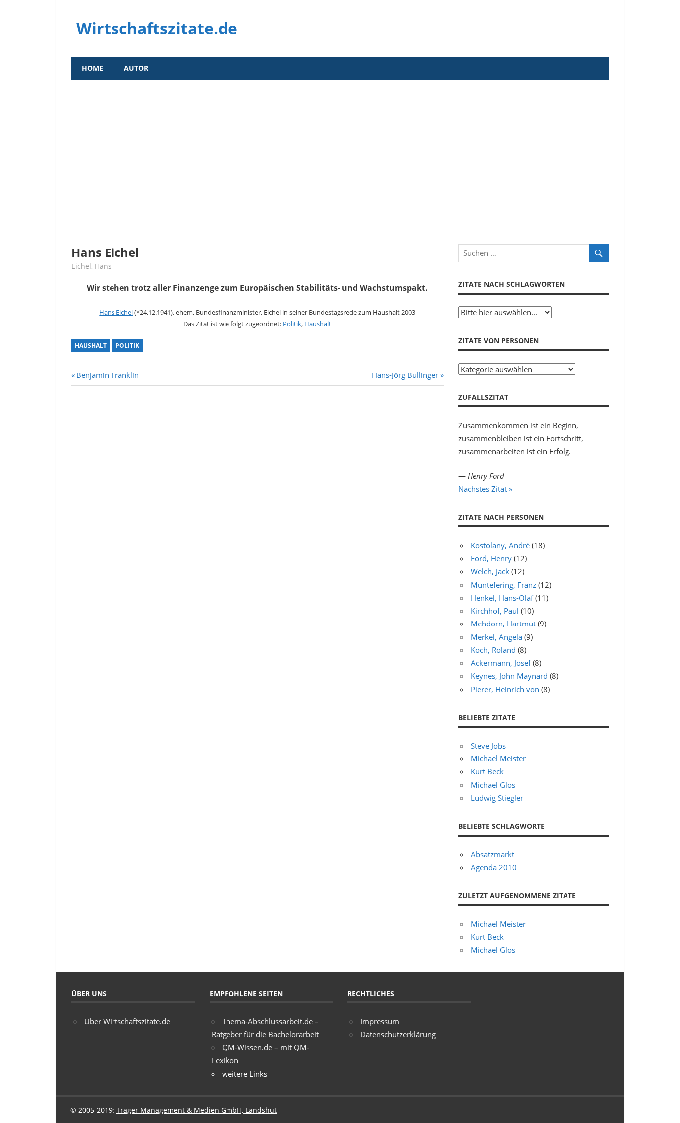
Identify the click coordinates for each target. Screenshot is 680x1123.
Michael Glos (493, 785)
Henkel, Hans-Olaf (502, 598)
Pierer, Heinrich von (505, 689)
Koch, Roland (493, 650)
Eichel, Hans (91, 266)
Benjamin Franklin (107, 375)
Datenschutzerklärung (398, 1034)
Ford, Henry (491, 558)
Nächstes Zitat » (485, 489)
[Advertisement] (340, 154)
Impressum (379, 1021)
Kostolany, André (500, 545)
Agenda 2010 (494, 867)
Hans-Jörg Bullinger (405, 375)
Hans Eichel (116, 312)
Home (92, 68)
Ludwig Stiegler (497, 798)
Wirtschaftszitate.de (156, 28)
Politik (292, 323)
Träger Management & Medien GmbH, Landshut (196, 1110)
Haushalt (317, 323)
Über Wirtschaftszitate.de (127, 1021)
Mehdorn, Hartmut (503, 623)
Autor (136, 68)
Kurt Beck (487, 771)
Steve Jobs (488, 745)
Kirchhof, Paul (495, 611)
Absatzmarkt (492, 854)
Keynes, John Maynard (509, 676)
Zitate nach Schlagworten (511, 284)
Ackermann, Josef (501, 663)
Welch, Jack (490, 571)
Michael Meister (498, 758)
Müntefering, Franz (503, 585)
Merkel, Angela (496, 637)
